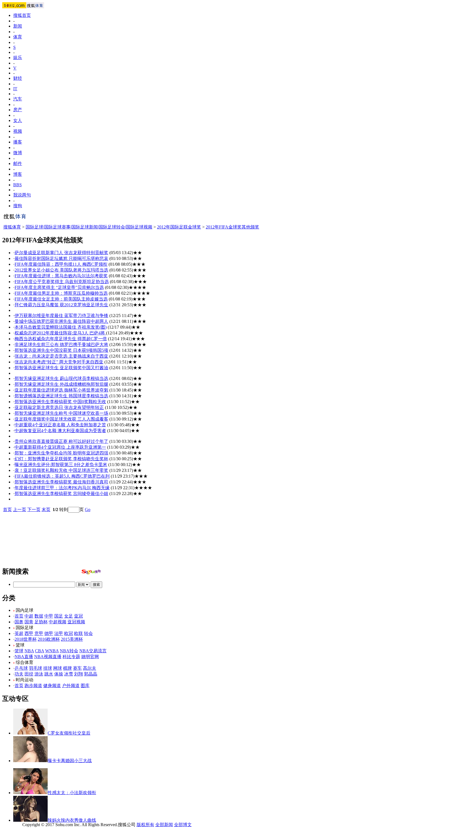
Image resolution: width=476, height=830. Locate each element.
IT (15, 88)
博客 (17, 174)
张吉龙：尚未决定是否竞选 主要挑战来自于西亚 (61, 356)
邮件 (17, 163)
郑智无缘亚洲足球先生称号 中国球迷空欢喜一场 (61, 413)
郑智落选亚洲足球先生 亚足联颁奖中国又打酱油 (61, 367)
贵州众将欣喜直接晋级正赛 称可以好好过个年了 (61, 441)
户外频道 (71, 685)
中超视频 (57, 621)
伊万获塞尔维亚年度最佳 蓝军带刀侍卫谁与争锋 (61, 315)
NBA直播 (24, 656)
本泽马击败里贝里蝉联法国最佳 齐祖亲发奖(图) (61, 327)
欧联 (78, 633)
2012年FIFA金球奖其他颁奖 (232, 227)
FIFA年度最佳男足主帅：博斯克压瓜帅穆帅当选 (61, 293)
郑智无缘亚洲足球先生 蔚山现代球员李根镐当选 (61, 378)
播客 (17, 142)
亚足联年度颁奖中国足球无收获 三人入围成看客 (61, 419)
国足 (58, 616)
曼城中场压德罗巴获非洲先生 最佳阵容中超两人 (61, 321)
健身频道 (52, 685)
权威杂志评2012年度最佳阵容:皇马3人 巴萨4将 (60, 333)
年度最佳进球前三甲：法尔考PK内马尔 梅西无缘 (62, 487)
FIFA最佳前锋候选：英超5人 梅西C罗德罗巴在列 (62, 476)
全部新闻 (164, 824)
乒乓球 (21, 668)
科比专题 (71, 656)
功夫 (19, 674)
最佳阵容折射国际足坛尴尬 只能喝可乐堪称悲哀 (61, 258)
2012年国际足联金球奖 (179, 227)
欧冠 (68, 633)
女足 (68, 616)
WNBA (52, 650)
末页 (46, 509)
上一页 (19, 509)
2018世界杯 (26, 639)
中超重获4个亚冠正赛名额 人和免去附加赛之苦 (60, 424)
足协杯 (41, 621)
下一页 (33, 509)
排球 (47, 668)
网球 (57, 668)
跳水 (48, 674)
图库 (85, 685)
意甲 (38, 633)
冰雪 (68, 674)
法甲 (58, 633)
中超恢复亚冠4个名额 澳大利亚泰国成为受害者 (60, 430)
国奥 (19, 621)
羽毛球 (35, 668)
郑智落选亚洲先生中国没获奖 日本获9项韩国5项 (61, 350)
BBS (17, 184)
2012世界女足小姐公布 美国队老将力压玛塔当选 (61, 270)
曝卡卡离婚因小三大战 (70, 760)
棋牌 (67, 668)
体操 (58, 674)
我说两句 (22, 195)
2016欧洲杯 (49, 639)
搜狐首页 (22, 15)
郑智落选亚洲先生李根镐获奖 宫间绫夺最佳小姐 (61, 493)
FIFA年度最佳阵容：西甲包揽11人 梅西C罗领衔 (61, 264)
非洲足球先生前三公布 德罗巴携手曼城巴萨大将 (61, 344)
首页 (7, 509)
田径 (29, 674)
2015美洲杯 (72, 639)
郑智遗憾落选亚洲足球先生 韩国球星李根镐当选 (61, 395)
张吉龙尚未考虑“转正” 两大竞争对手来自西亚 (59, 362)
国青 (29, 621)
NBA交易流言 (93, 650)
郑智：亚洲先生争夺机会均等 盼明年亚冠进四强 (61, 453)
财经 (17, 78)
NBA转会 (69, 650)
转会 (88, 633)
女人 (17, 120)
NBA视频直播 (47, 656)
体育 (17, 36)
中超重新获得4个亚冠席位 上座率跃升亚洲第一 (60, 447)
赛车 (77, 668)
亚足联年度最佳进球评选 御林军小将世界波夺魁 (61, 390)
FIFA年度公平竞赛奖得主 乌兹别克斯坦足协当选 (62, 281)
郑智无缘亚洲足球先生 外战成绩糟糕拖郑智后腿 (61, 384)
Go (87, 509)
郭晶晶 (90, 674)
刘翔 (78, 674)
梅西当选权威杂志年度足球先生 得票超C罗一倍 (61, 338)
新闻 (17, 26)
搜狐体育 (12, 227)
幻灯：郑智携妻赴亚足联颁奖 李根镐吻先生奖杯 (61, 458)
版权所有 (145, 824)
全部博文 (183, 824)
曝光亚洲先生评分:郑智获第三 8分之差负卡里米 (61, 464)
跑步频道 (33, 685)
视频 (17, 131)
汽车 (17, 99)
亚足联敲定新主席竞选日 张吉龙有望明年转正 (59, 407)
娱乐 (17, 57)
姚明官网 (90, 656)
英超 (19, 633)
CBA (39, 650)
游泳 (38, 674)
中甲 (48, 616)
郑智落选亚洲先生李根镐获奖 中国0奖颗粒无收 (60, 401)
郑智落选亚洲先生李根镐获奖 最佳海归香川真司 (61, 482)
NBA (29, 650)
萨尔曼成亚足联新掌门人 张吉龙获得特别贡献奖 (61, 252)
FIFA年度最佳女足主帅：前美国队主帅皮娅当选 (61, 299)
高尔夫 (89, 668)
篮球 (19, 650)
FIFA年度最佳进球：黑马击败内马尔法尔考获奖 (61, 275)
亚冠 (78, 616)
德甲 (48, 633)
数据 (38, 616)
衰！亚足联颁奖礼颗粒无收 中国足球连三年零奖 (61, 470)
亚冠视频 (76, 621)
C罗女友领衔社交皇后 (69, 733)
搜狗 (17, 205)
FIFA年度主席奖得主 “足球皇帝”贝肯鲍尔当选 (59, 287)
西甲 (29, 633)
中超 (29, 616)
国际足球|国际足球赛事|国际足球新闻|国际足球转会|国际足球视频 (89, 227)
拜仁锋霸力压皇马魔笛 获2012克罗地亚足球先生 (61, 304)
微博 (17, 152)
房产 (17, 109)
